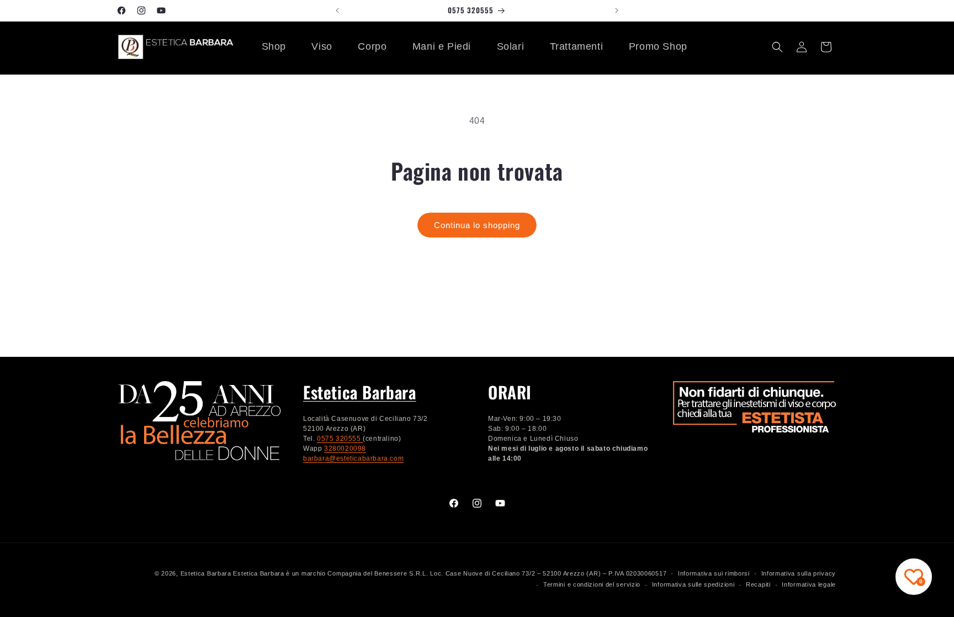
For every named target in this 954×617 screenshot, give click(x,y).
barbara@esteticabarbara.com (353, 458)
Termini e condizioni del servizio (591, 584)
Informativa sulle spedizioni (693, 584)
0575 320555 (340, 438)
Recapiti (758, 584)
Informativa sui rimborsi (714, 573)
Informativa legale (809, 584)
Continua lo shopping (477, 225)
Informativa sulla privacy (798, 573)
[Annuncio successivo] (617, 10)
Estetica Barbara (359, 391)
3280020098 (345, 448)
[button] (777, 47)
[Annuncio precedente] (337, 10)
